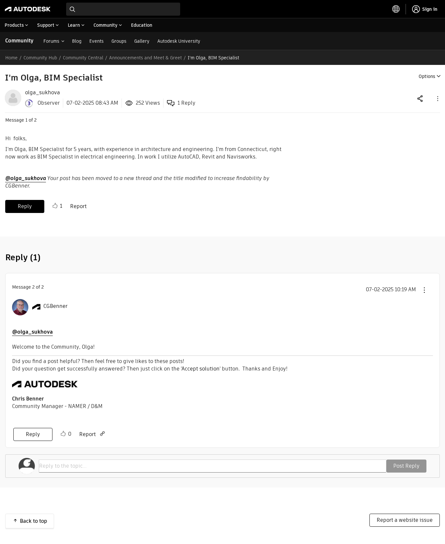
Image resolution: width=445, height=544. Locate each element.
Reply (25, 206)
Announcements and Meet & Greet (145, 57)
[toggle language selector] (396, 9)
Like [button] (55, 206)
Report (78, 206)
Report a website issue (405, 520)
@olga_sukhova (25, 178)
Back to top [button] (33, 521)
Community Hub (40, 57)
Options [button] (427, 76)
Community (19, 40)
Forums (51, 41)
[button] (437, 98)
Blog (76, 41)
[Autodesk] (27, 9)
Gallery (142, 41)
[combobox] (123, 9)
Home (11, 57)
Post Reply (406, 466)
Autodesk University (178, 41)
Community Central (83, 57)
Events (96, 41)
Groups (118, 41)
